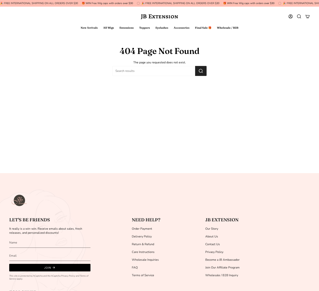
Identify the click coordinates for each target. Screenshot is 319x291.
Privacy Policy (68, 275)
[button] (299, 16)
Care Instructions (143, 252)
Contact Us (212, 244)
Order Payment (142, 229)
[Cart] (307, 16)
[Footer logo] (19, 200)
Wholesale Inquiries (145, 260)
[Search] (201, 71)
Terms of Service (143, 275)
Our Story (211, 229)
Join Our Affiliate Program (222, 268)
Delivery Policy (142, 236)
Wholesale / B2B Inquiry (221, 275)
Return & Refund (143, 244)
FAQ (135, 268)
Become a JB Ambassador (222, 260)
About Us (211, 236)
